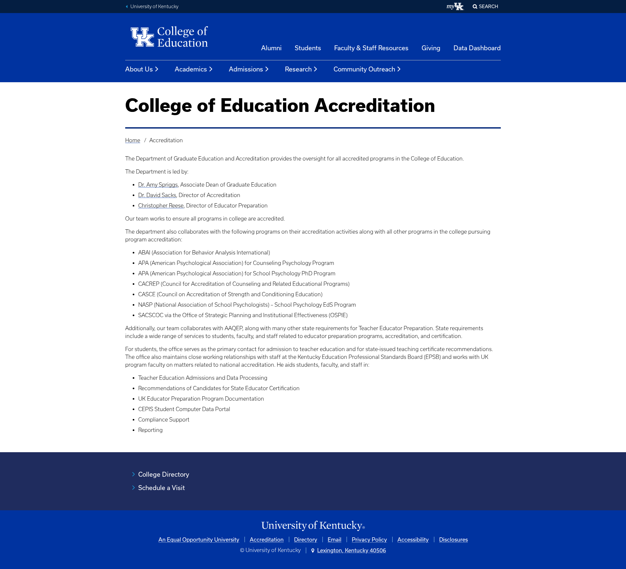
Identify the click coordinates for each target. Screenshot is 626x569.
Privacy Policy (369, 539)
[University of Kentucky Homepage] (313, 526)
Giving (431, 48)
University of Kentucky (154, 6)
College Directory (163, 474)
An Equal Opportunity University (198, 539)
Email (334, 539)
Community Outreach (364, 69)
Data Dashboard (477, 48)
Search (488, 6)
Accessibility (413, 539)
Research (298, 69)
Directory (305, 539)
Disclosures (453, 539)
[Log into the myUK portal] (456, 6)
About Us (139, 69)
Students (308, 48)
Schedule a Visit (161, 487)
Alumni (271, 48)
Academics (191, 69)
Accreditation (267, 539)
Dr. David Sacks (157, 195)
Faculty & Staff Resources (371, 48)
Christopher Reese (161, 205)
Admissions (246, 69)
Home (132, 140)
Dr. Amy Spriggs (158, 185)
